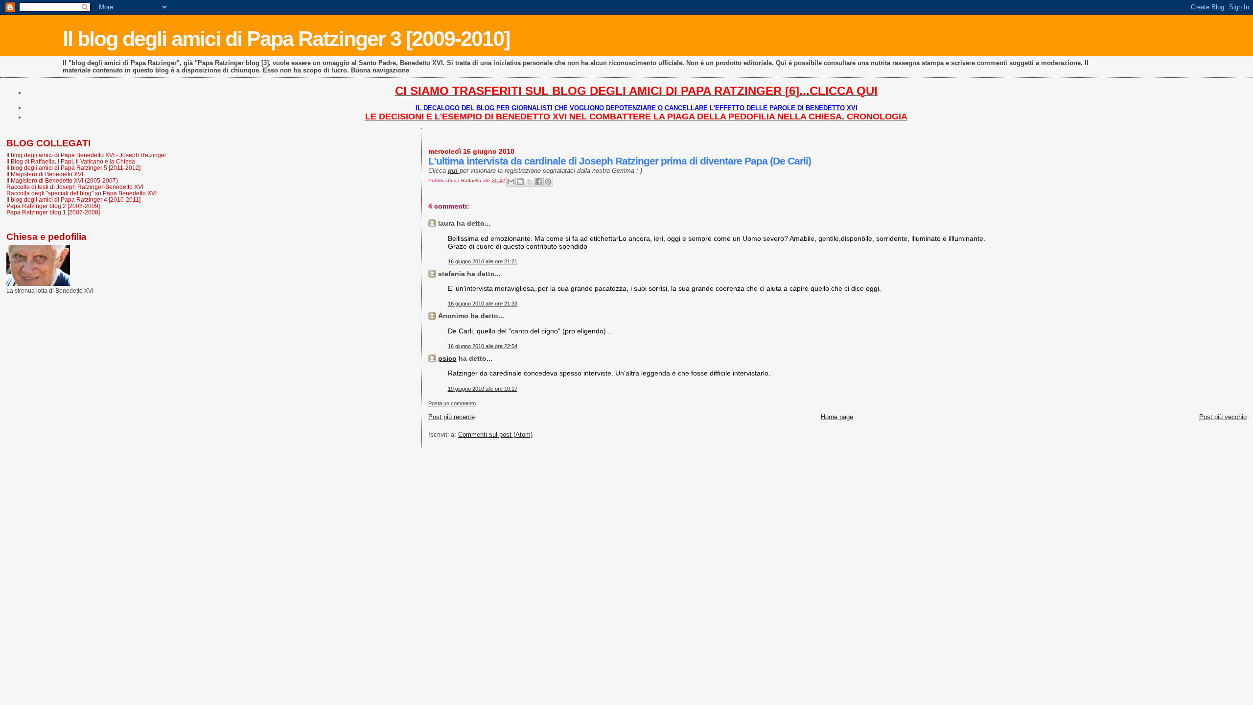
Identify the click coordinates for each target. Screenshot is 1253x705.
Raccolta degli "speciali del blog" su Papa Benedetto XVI (81, 193)
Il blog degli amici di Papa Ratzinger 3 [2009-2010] (286, 38)
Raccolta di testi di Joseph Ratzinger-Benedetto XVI (74, 187)
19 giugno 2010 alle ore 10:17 (482, 389)
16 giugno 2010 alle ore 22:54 (482, 346)
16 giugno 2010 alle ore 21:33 (482, 303)
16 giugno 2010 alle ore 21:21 (482, 261)
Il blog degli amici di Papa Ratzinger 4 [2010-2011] (73, 199)
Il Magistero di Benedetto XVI (44, 174)
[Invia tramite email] (511, 182)
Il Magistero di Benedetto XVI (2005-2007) (62, 180)
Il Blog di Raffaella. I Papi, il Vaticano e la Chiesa (70, 161)
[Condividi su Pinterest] (548, 182)
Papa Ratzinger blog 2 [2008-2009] (53, 206)
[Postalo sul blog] (520, 182)
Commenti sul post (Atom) (495, 434)
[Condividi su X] (529, 182)
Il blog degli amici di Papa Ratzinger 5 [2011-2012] (73, 167)
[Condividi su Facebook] (539, 182)
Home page (837, 417)
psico (447, 358)
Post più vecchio (1223, 417)
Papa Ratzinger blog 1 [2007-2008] (53, 212)
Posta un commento (452, 403)
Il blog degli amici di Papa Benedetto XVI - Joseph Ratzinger (86, 155)
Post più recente (451, 417)
